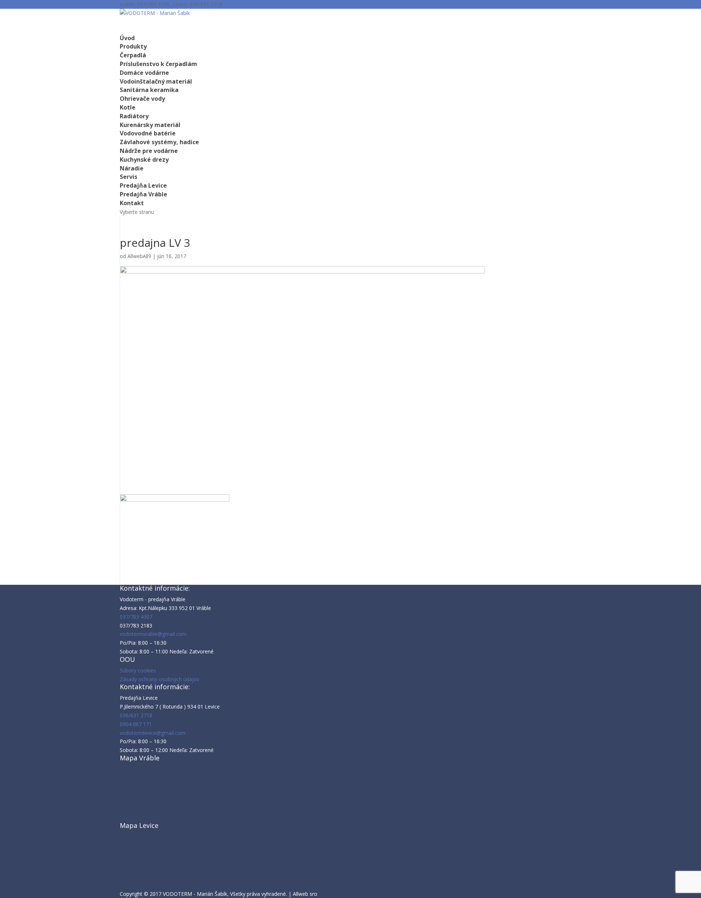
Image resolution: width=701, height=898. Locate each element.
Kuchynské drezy (144, 160)
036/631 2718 (136, 715)
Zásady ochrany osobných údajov (159, 679)
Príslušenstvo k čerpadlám (158, 64)
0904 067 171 (136, 724)
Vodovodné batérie (148, 133)
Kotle (127, 107)
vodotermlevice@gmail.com (152, 732)
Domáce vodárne (144, 73)
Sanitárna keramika (149, 90)
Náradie (131, 168)
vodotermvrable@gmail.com (153, 633)
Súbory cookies (138, 670)
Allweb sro (305, 893)
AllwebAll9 (139, 256)
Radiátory (134, 116)
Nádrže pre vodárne (149, 151)
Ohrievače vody (142, 99)
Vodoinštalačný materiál (156, 81)
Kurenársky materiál (150, 125)
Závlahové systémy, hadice (159, 142)
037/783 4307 (136, 616)
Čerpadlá (133, 55)
